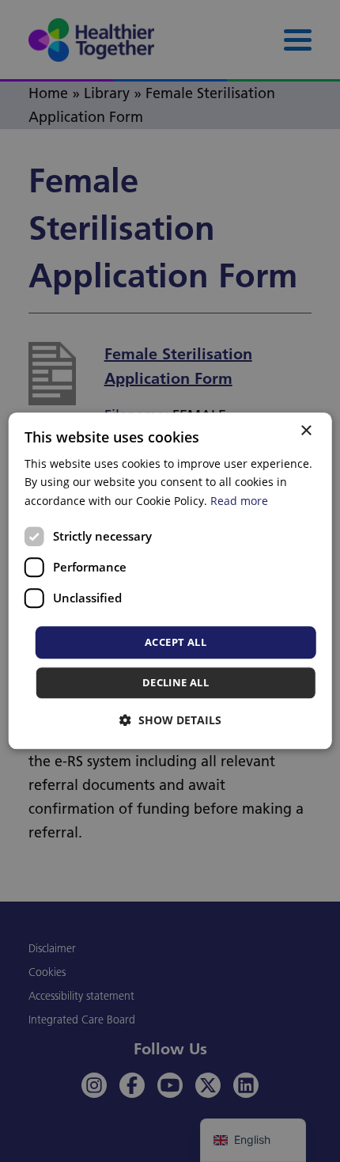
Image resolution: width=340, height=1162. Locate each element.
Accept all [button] (175, 642)
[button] (170, 721)
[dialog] (170, 580)
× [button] (306, 431)
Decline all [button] (175, 683)
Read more (239, 500)
